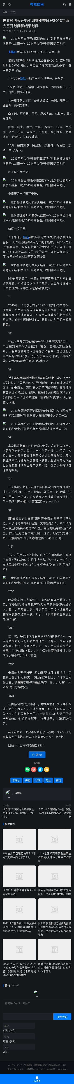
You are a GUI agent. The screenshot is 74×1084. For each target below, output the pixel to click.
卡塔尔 (12, 52)
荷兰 (48, 780)
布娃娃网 (37, 4)
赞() (37, 754)
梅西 (26, 237)
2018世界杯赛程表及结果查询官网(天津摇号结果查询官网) (54, 857)
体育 (5, 12)
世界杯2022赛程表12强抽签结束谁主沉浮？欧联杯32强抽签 (18, 813)
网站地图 (38, 1065)
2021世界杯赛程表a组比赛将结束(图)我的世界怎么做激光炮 (55, 813)
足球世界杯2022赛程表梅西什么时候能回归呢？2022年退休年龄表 (54, 967)
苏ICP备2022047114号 (54, 1065)
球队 (23, 78)
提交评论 (62, 1016)
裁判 (58, 780)
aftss (18, 792)
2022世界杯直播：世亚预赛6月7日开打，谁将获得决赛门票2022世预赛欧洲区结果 (19, 927)
